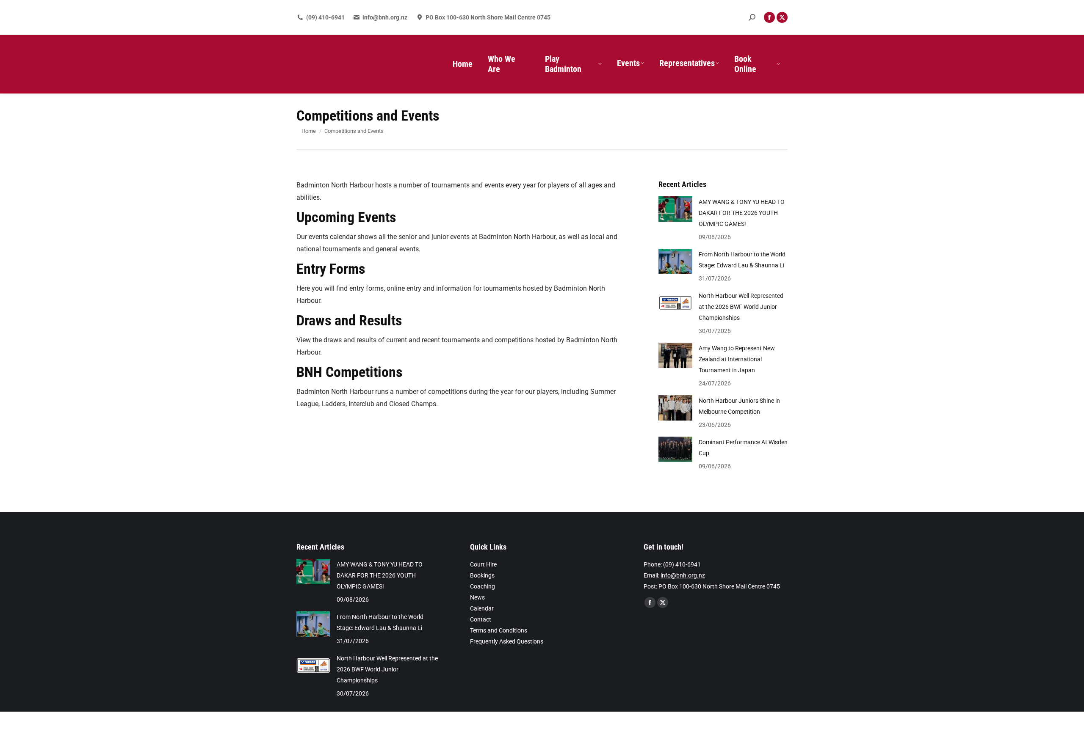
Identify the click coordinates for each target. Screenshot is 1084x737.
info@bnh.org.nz (384, 17)
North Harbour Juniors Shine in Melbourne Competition (739, 406)
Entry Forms (330, 268)
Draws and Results (349, 320)
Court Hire (483, 564)
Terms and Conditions (498, 630)
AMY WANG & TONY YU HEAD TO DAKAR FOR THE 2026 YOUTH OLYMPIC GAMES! (742, 212)
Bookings (482, 575)
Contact (480, 619)
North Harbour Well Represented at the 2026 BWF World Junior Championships (741, 306)
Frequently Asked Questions (506, 641)
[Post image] (675, 209)
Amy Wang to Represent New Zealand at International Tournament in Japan (737, 359)
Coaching (482, 586)
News (477, 597)
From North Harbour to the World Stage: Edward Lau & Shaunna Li (742, 260)
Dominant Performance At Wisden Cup (743, 447)
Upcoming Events (346, 217)
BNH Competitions (349, 371)
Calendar (482, 608)
